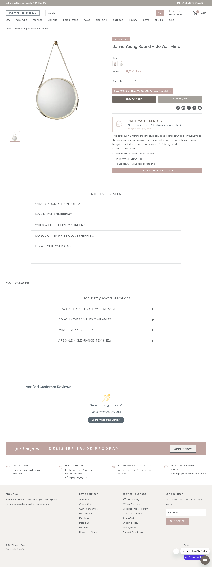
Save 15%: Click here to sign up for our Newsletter (143, 91)
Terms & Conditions (133, 532)
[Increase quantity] (143, 81)
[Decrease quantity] (128, 81)
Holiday (133, 20)
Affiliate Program (131, 504)
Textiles (37, 20)
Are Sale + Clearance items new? (85, 340)
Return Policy (129, 518)
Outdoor (118, 20)
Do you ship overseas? (53, 246)
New (8, 20)
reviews (122, 473)
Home (9, 28)
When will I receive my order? (60, 225)
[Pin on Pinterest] (178, 108)
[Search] (160, 13)
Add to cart (134, 99)
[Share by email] (200, 108)
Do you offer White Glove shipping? (65, 236)
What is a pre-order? (75, 330)
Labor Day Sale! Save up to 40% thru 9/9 (26, 3)
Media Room (85, 513)
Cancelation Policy (132, 513)
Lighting (52, 20)
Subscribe (177, 521)
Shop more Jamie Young (157, 170)
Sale (171, 20)
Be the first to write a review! (106, 420)
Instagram (84, 522)
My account (176, 14)
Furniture (21, 20)
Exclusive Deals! (193, 3)
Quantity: (117, 81)
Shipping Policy (130, 522)
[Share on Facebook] (189, 108)
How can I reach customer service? (87, 309)
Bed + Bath (101, 20)
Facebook (84, 518)
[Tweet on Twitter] (194, 108)
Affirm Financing (131, 499)
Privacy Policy (129, 527)
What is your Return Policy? (58, 204)
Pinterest (84, 527)
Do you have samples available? (84, 319)
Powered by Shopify (15, 549)
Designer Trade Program (135, 508)
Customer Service (88, 508)
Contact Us (85, 504)
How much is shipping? (53, 214)
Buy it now (180, 99)
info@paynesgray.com (139, 128)
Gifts (146, 20)
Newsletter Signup (88, 532)
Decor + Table (70, 20)
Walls (87, 20)
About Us (84, 499)
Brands (159, 20)
